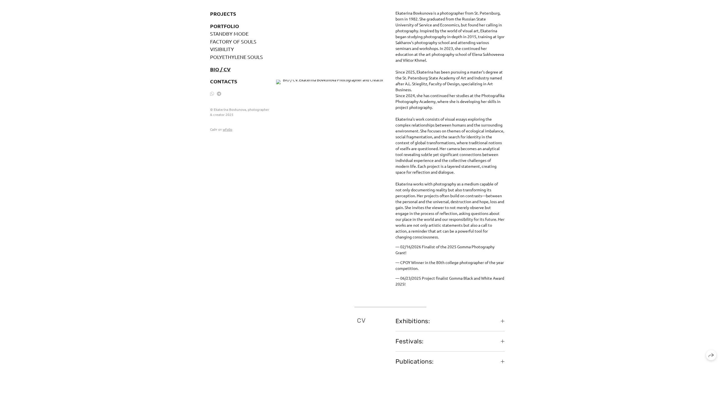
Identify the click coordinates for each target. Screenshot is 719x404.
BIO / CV (220, 69)
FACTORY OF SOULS (233, 41)
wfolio (227, 129)
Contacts (223, 81)
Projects (223, 13)
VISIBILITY (222, 49)
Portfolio (224, 26)
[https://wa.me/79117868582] (212, 93)
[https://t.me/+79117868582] (219, 93)
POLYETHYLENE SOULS (236, 57)
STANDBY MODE (229, 33)
